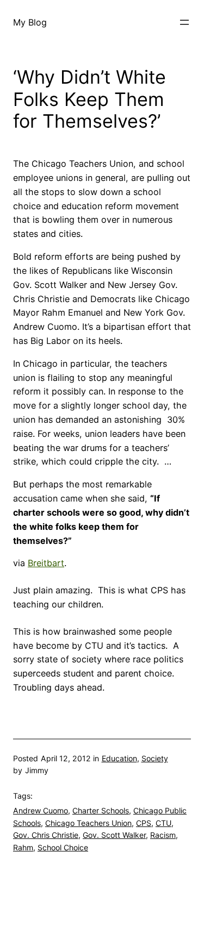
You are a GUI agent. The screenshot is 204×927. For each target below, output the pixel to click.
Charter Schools (100, 810)
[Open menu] (184, 22)
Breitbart (46, 563)
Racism (163, 835)
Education (119, 758)
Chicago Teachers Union (88, 823)
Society (154, 758)
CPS (143, 823)
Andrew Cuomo (40, 810)
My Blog (30, 22)
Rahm (23, 847)
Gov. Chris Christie (45, 835)
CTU (163, 823)
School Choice (63, 847)
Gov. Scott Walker (114, 835)
